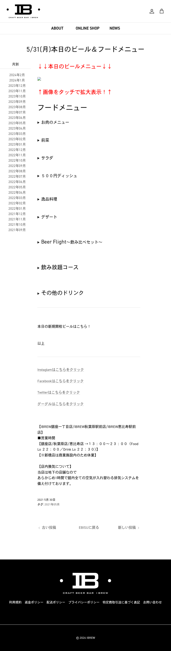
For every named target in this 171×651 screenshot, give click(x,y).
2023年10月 (17, 96)
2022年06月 (17, 182)
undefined (53, 123)
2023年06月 (17, 118)
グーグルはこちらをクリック (60, 404)
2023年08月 (17, 107)
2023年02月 (17, 139)
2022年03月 (17, 198)
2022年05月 (17, 187)
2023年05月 (17, 123)
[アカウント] (152, 11)
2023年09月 (17, 102)
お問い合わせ (152, 602)
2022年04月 (17, 192)
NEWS (115, 28)
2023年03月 (17, 134)
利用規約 (15, 602)
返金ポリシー (34, 602)
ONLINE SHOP (88, 28)
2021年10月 (17, 224)
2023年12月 (17, 85)
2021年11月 (17, 219)
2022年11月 (17, 155)
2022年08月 (17, 171)
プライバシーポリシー (84, 602)
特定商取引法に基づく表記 (121, 602)
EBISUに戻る (89, 527)
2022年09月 (17, 166)
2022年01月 (17, 208)
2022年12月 (17, 150)
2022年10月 (17, 160)
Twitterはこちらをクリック (58, 392)
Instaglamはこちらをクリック (60, 369)
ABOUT (57, 28)
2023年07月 (17, 112)
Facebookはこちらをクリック (60, 381)
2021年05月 (52, 504)
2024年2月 (17, 75)
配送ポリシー (56, 602)
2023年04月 (17, 128)
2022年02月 (17, 203)
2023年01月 (17, 144)
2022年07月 (17, 176)
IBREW (91, 638)
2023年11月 (17, 91)
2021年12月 (17, 214)
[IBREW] (23, 11)
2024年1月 (17, 80)
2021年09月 (17, 230)
